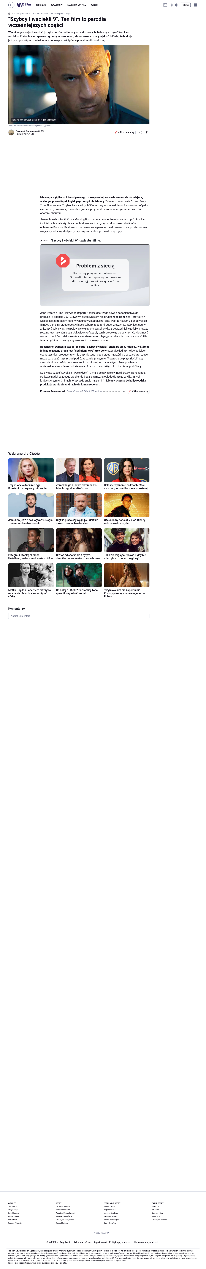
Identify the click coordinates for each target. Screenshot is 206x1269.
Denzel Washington (111, 1220)
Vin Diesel (156, 1210)
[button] (173, 5)
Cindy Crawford (110, 1223)
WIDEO (94, 5)
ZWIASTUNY (57, 5)
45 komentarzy (126, 132)
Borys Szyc (156, 1216)
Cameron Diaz (157, 1213)
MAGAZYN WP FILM (76, 5)
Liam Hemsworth (63, 1206)
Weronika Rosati (110, 1216)
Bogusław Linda (110, 1210)
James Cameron (110, 1206)
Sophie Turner (13, 1216)
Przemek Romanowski (28, 131)
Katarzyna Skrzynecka (65, 1220)
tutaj (64, 1263)
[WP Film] (26, 5)
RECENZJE (41, 5)
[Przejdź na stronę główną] (11, 7)
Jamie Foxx (12, 1220)
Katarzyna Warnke (159, 1220)
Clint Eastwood (14, 1206)
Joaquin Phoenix (15, 1223)
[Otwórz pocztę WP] (165, 5)
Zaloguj (185, 5)
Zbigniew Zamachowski (65, 1213)
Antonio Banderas (111, 1213)
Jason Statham (62, 1223)
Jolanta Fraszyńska (64, 1216)
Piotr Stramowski (63, 1210)
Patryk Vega (13, 1210)
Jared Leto (156, 1206)
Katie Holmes (13, 1213)
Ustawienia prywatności (146, 1242)
